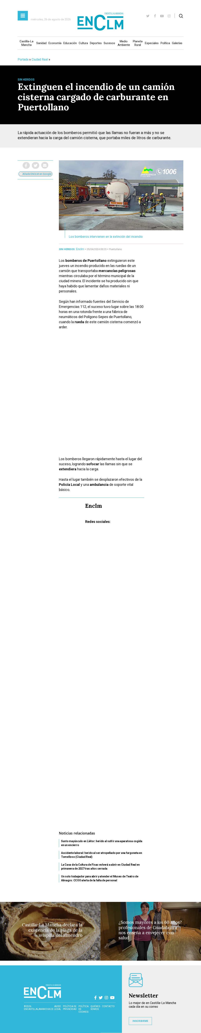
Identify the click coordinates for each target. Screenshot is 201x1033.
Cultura (83, 43)
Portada (23, 59)
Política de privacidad (70, 1007)
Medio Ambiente (124, 43)
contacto (108, 1006)
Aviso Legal (57, 1007)
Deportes (96, 43)
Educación (70, 43)
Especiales (152, 43)
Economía (54, 43)
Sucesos (109, 43)
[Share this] (26, 165)
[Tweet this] (35, 165)
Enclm (80, 249)
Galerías (177, 43)
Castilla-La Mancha (26, 43)
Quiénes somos (95, 1007)
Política (165, 43)
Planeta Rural (138, 43)
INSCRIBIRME (140, 1021)
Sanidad (41, 43)
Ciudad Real (40, 59)
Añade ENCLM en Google (36, 173)
